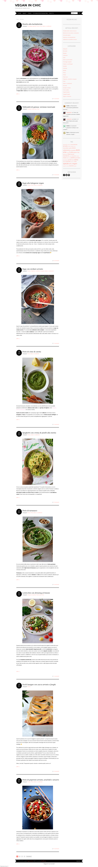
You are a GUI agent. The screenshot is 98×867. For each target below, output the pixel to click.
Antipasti (29, 595)
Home (19, 13)
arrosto (65, 146)
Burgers (65, 53)
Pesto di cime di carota (31, 351)
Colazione (65, 55)
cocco (74, 148)
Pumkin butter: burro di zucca (69, 30)
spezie (66, 163)
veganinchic (69, 112)
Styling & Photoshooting (40, 13)
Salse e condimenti (46, 26)
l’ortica (17, 409)
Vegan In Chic (28, 5)
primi (70, 160)
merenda (74, 156)
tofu (70, 164)
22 (19, 433)
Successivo (29, 856)
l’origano (54, 407)
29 (19, 183)
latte (64, 154)
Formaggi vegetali (31, 26)
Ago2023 (19, 270)
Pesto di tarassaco (29, 510)
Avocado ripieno (67, 35)
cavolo (72, 146)
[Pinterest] (66, 175)
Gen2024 (19, 108)
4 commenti (56, 584)
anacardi (65, 144)
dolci (78, 150)
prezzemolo (65, 159)
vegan (74, 163)
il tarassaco (22, 409)
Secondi (65, 85)
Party (28, 512)
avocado (69, 146)
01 (19, 593)
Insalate (29, 109)
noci (68, 157)
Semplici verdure (67, 87)
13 (19, 24)
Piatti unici (34, 109)
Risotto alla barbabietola (32, 24)
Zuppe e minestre (67, 96)
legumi (66, 154)
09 (19, 780)
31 (19, 107)
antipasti (69, 144)
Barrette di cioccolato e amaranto (71, 33)
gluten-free (76, 152)
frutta (71, 152)
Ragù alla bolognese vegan (33, 183)
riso (73, 160)
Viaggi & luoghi (66, 94)
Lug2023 (19, 353)
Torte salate (66, 90)
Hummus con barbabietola (69, 37)
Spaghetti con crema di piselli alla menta (39, 432)
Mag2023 (19, 434)
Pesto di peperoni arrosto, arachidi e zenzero (40, 780)
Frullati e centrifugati (68, 64)
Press (29, 13)
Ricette (51, 13)
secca (64, 161)
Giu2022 (19, 594)
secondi (68, 161)
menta (70, 156)
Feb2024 (19, 26)
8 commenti (56, 260)
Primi (41, 26)
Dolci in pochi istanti (67, 59)
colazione (66, 150)
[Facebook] (64, 175)
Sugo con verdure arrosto (32, 269)
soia (75, 161)
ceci (74, 146)
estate (68, 152)
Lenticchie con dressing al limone (36, 593)
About (24, 13)
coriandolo (73, 150)
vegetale (64, 165)
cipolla (69, 148)
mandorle (66, 156)
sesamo (72, 161)
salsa (76, 160)
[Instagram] (69, 175)
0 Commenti (56, 98)
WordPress (43, 861)
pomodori (77, 157)
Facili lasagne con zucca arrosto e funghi (39, 684)
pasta (73, 158)
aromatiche (74, 144)
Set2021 (19, 781)
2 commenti (56, 343)
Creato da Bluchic (78, 861)
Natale (64, 70)
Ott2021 (19, 686)
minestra (77, 156)
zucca (71, 166)
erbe (64, 152)
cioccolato (65, 148)
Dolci (64, 57)
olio (69, 157)
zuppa (75, 165)
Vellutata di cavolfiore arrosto (70, 39)
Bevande (65, 51)
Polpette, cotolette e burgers (37, 271)
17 (19, 510)
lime (69, 154)
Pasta (37, 26)
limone (72, 154)
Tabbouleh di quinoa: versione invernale (38, 107)
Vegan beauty (66, 92)
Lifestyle (65, 68)
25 (19, 684)
